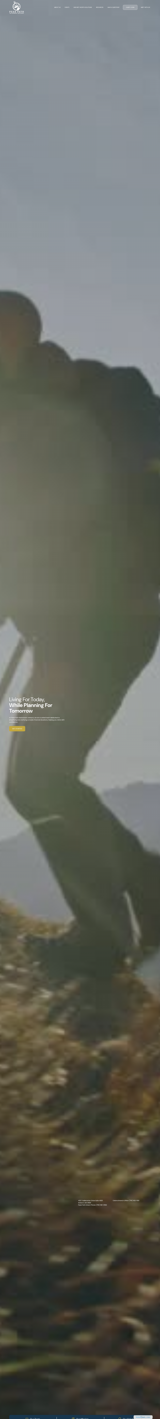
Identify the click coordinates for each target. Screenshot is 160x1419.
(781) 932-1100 (134, 1200)
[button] (57, 7)
